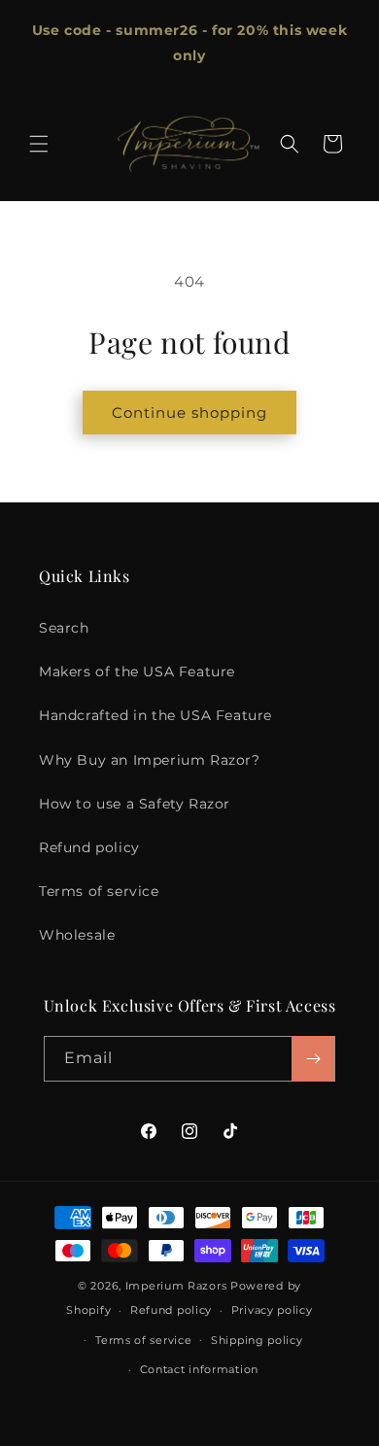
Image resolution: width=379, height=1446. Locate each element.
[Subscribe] (313, 1059)
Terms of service (99, 891)
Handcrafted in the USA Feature (155, 715)
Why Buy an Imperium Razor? (149, 760)
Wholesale (77, 935)
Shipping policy (257, 1340)
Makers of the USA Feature (137, 671)
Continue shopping (189, 412)
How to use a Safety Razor (134, 803)
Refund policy (89, 847)
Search (64, 628)
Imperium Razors (176, 1285)
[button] (38, 143)
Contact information (199, 1369)
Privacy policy (272, 1310)
